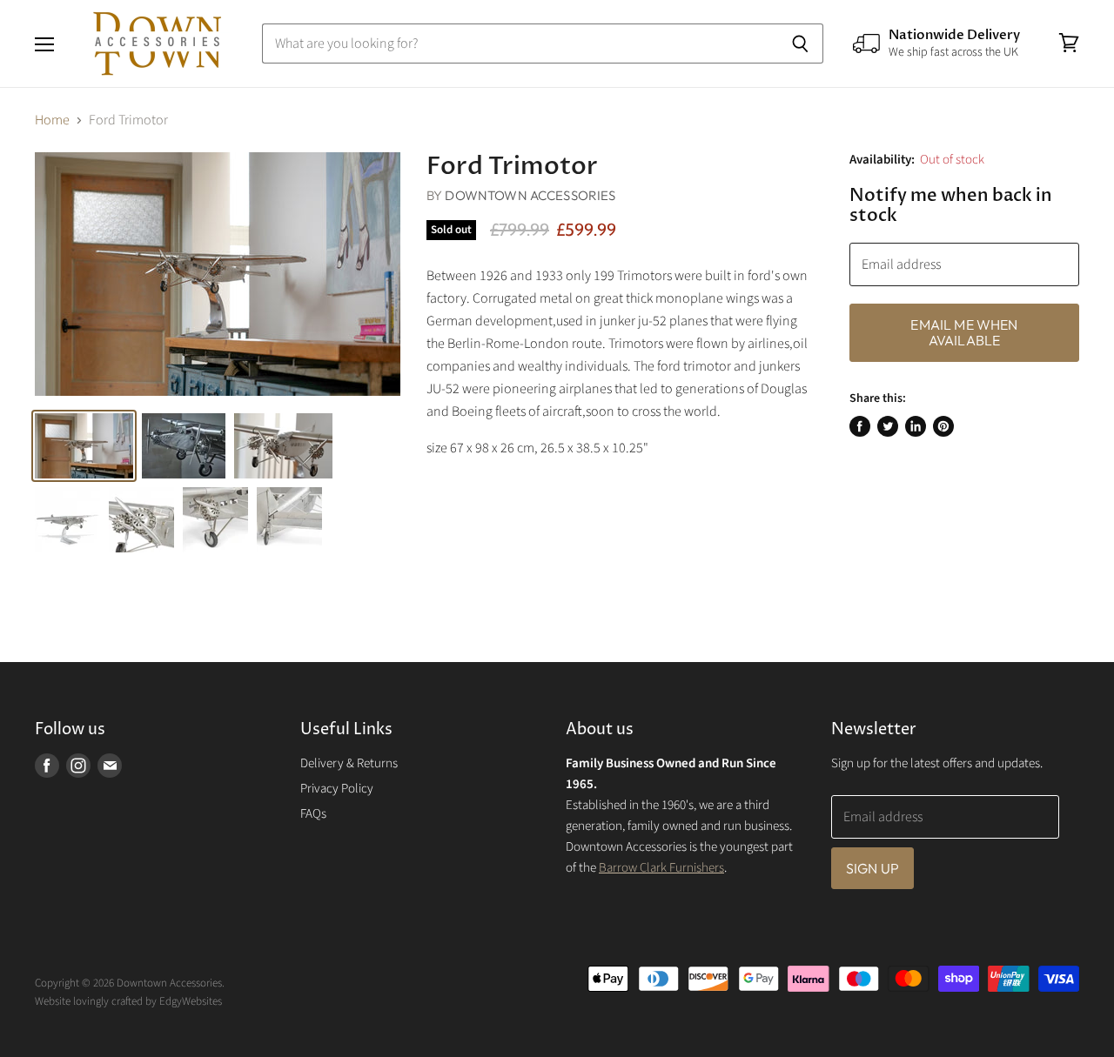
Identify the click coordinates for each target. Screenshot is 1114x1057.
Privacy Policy (336, 788)
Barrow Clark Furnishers (661, 868)
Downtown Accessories (530, 195)
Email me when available (963, 332)
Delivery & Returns (349, 763)
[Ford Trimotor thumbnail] (84, 445)
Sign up (872, 868)
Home (52, 120)
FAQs (313, 814)
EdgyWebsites (190, 1001)
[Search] (800, 43)
